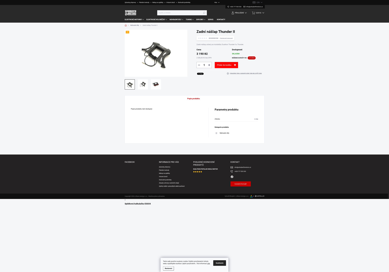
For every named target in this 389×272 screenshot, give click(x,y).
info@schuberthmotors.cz (243, 167)
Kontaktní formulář (241, 184)
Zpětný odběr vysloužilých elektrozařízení (172, 186)
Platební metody (144, 2)
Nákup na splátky (157, 2)
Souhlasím (219, 263)
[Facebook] (232, 176)
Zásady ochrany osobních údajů (169, 183)
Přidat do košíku (224, 65)
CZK (258, 2)
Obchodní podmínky (184, 2)
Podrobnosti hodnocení (226, 38)
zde (208, 263)
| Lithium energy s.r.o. (242, 196)
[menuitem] (134, 20)
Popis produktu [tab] (193, 98)
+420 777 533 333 (240, 171)
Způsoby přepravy (130, 2)
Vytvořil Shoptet (230, 196)
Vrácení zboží (170, 2)
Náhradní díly (224, 133)
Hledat (204, 13)
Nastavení (168, 268)
